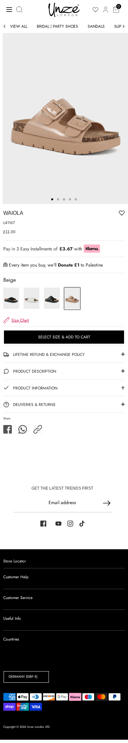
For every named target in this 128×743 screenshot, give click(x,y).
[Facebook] (43, 524)
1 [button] (52, 199)
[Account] (105, 6)
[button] (37, 429)
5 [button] (76, 199)
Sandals (96, 26)
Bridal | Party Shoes (57, 26)
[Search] (20, 9)
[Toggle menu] (7, 9)
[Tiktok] (82, 524)
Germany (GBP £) (23, 676)
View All (18, 26)
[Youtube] (58, 524)
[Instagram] (70, 524)
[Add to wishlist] (101, 214)
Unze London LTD (38, 727)
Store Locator (14, 561)
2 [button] (58, 199)
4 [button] (70, 199)
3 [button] (64, 199)
